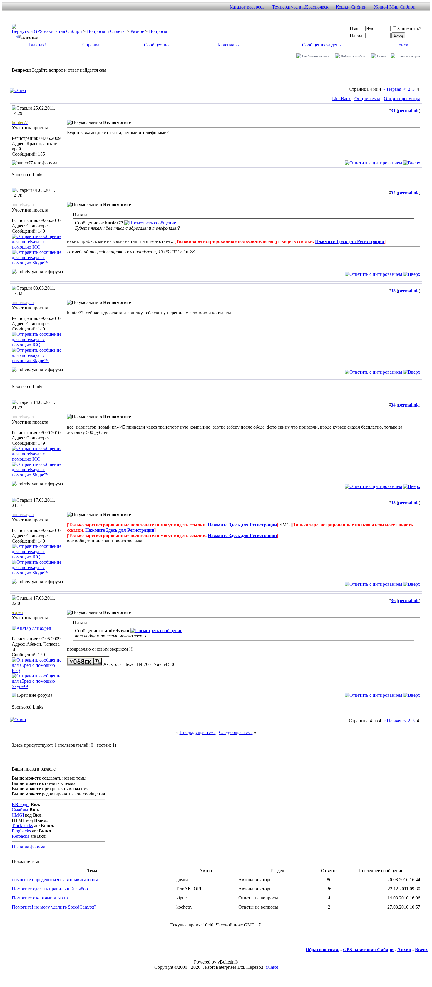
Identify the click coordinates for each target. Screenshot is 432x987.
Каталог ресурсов (247, 6)
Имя (354, 28)
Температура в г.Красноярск (300, 6)
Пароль (357, 35)
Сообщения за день (321, 44)
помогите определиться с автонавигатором (55, 879)
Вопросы (158, 31)
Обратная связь (322, 949)
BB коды (20, 804)
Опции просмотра (402, 98)
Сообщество (156, 44)
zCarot (272, 967)
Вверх (421, 949)
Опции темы (367, 98)
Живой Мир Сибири (395, 6)
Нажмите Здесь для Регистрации (349, 241)
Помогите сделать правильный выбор (50, 888)
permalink (408, 110)
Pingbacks (21, 830)
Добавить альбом (353, 56)
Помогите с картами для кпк (40, 897)
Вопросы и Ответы (106, 31)
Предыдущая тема (198, 732)
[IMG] (18, 815)
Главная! (37, 44)
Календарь (228, 44)
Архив (404, 949)
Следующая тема (236, 732)
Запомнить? (409, 28)
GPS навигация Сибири (58, 31)
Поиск (401, 44)
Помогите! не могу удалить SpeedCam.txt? (54, 906)
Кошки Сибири (351, 6)
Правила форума (408, 56)
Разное (137, 31)
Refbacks (20, 836)
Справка (90, 44)
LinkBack (341, 98)
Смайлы (20, 809)
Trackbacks (22, 825)
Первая (392, 89)
